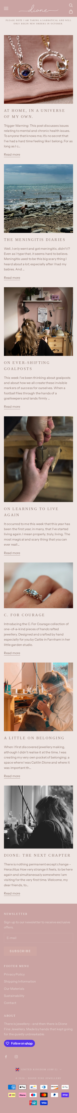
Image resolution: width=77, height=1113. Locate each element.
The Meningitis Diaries (35, 240)
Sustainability (14, 996)
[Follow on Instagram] (16, 1057)
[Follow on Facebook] (6, 1057)
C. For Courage (24, 615)
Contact (10, 1003)
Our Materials (14, 989)
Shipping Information (20, 981)
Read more (12, 154)
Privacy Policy (14, 974)
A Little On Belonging (34, 738)
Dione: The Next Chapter (37, 855)
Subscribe (20, 951)
